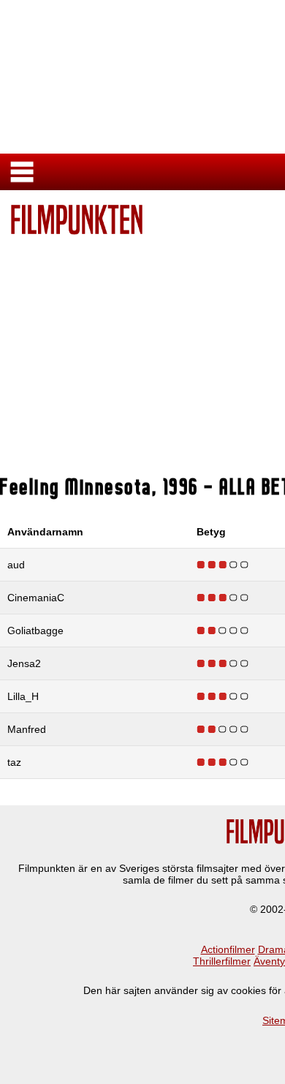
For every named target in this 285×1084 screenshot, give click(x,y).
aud (16, 565)
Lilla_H (23, 696)
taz (14, 762)
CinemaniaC (35, 597)
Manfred (26, 729)
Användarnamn (45, 532)
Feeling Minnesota (76, 486)
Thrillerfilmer (222, 961)
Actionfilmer (228, 949)
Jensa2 (24, 663)
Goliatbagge (35, 630)
